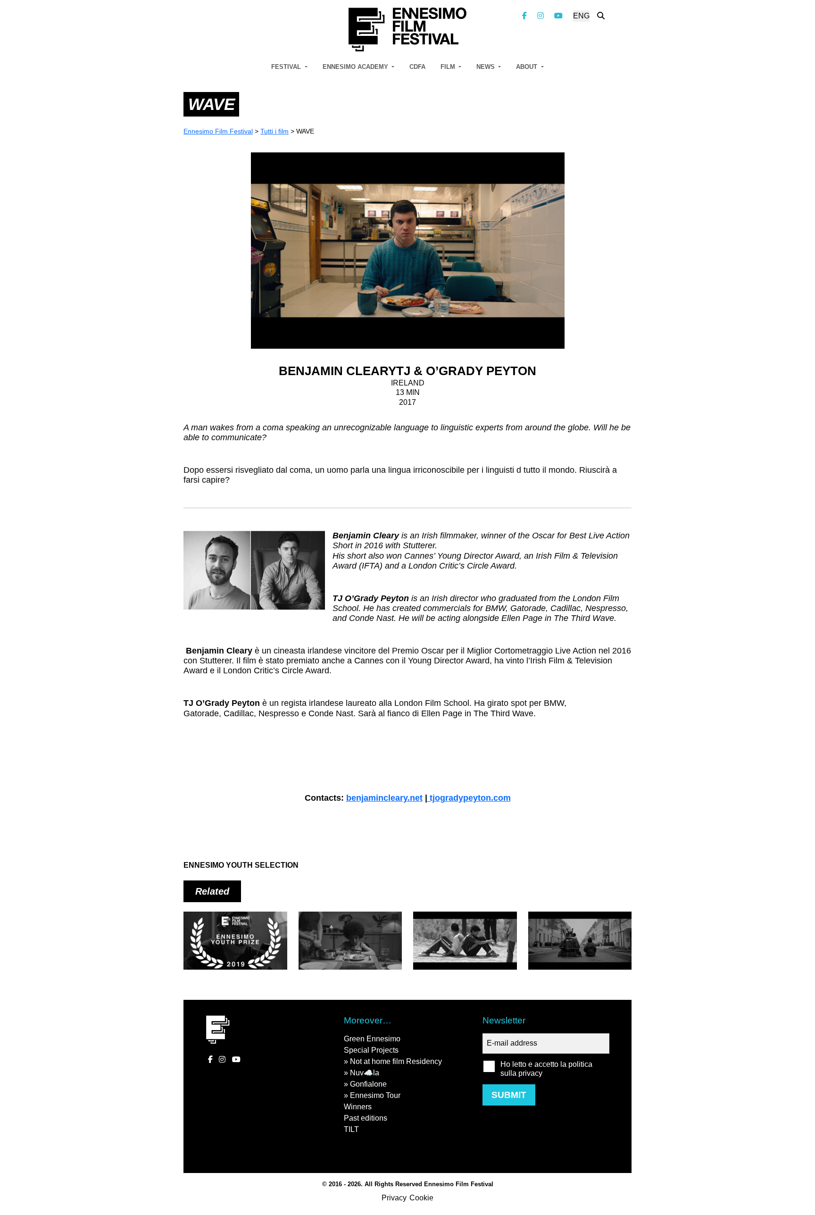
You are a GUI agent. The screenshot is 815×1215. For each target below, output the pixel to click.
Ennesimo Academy (356, 66)
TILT (351, 1129)
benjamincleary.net (384, 798)
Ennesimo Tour (375, 1095)
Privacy (394, 1198)
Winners (358, 1107)
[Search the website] (601, 16)
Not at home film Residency (396, 1061)
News (486, 66)
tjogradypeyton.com (469, 798)
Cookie (421, 1198)
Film (449, 66)
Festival (287, 66)
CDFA (417, 66)
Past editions (365, 1118)
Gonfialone (368, 1084)
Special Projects (371, 1050)
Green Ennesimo (372, 1039)
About (527, 66)
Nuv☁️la (364, 1073)
